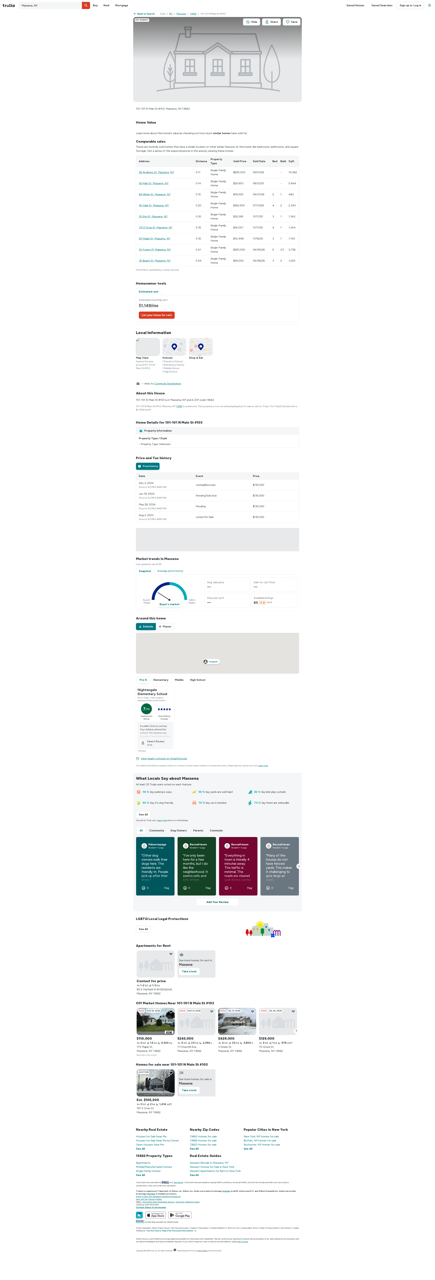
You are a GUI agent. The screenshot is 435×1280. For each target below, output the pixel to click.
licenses (226, 1191)
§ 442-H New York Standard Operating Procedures (158, 1196)
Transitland (178, 1182)
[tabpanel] (217, 309)
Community (156, 830)
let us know (243, 1241)
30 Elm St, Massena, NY (153, 216)
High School (197, 679)
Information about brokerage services (158, 1202)
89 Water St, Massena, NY (155, 194)
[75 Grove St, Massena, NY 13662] (278, 1021)
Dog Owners (179, 830)
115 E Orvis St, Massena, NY (155, 227)
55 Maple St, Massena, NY (154, 238)
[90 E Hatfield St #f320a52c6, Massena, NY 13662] (156, 964)
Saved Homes (355, 5)
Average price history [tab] (170, 571)
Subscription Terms (249, 1228)
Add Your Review (217, 902)
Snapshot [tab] (145, 571)
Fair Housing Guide (179, 1228)
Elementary (160, 679)
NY (170, 13)
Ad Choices (286, 1228)
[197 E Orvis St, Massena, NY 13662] (156, 1082)
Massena (181, 13)
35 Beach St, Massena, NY (155, 260)
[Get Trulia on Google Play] (180, 1215)
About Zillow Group (160, 1228)
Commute (216, 830)
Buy (95, 5)
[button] (86, 5)
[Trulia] (139, 1215)
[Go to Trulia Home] (11, 5)
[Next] (296, 1031)
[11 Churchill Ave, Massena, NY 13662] (196, 1021)
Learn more (263, 765)
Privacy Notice (272, 1228)
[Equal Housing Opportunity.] (175, 1251)
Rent (106, 5)
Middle (179, 679)
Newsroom (203, 1228)
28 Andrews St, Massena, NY (156, 172)
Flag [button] (166, 888)
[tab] (148, 466)
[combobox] (54, 5)
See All (145, 814)
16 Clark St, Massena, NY (154, 205)
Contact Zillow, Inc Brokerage (151, 1207)
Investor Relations (217, 1228)
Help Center (202, 1251)
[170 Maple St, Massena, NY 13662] (156, 1021)
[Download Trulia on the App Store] (155, 1215)
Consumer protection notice (187, 1202)
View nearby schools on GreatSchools (164, 758)
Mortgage (121, 5)
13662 (193, 13)
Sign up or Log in (410, 5)
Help (262, 1228)
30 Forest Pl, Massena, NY (155, 249)
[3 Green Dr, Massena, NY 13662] (237, 1021)
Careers (193, 1228)
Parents (198, 830)
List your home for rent (157, 315)
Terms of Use (233, 1228)
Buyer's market (169, 604)
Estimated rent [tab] (148, 291)
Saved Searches (382, 5)
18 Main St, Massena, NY (154, 183)
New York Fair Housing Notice (149, 1199)
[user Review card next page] (299, 866)
